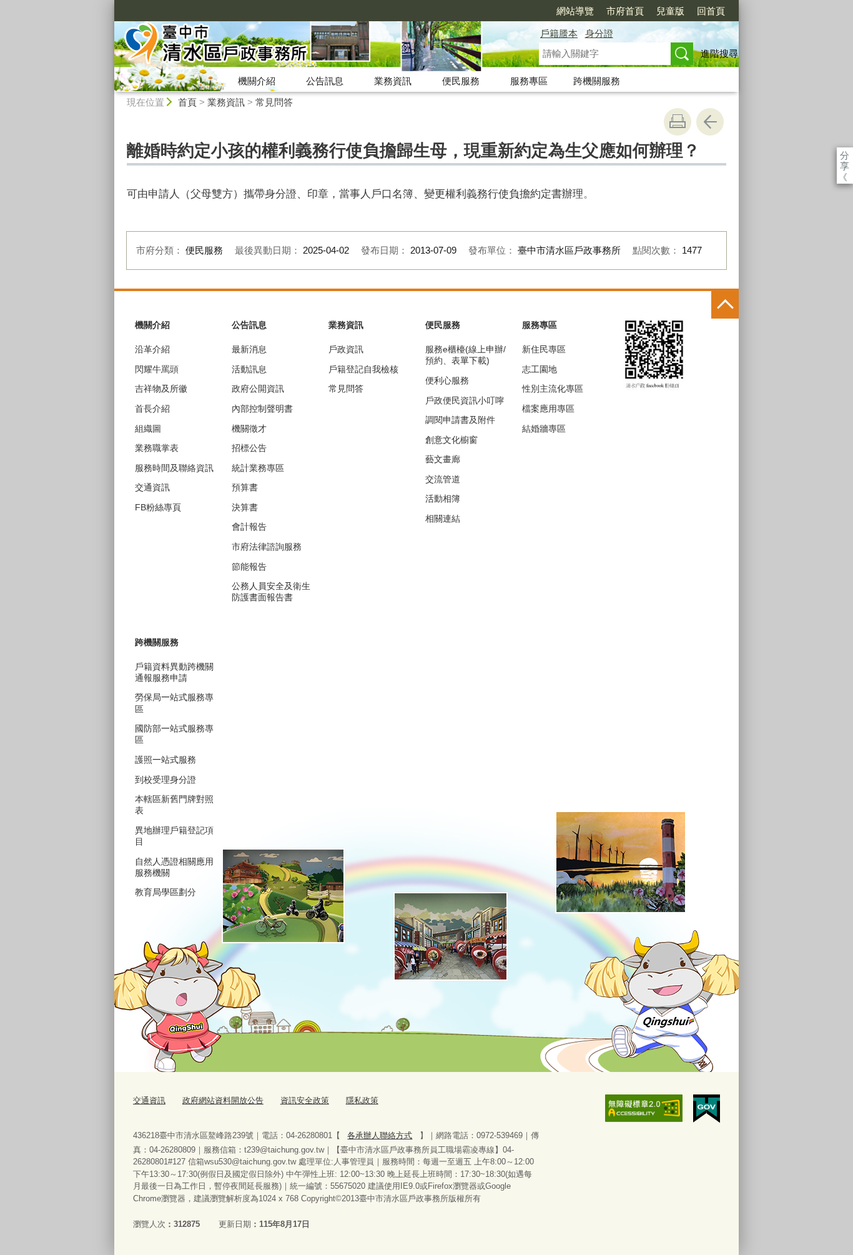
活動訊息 (249, 369)
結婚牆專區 (544, 429)
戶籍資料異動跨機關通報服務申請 (174, 672)
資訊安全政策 (304, 1100)
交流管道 (442, 479)
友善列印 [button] (677, 122)
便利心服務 (447, 380)
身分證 (599, 33)
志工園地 (539, 369)
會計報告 (249, 527)
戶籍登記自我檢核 (363, 369)
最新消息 (249, 349)
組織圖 (148, 429)
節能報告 (249, 567)
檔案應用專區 (548, 409)
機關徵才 (249, 429)
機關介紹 (256, 81)
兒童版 (670, 11)
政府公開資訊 (258, 389)
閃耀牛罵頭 (157, 369)
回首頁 (711, 11)
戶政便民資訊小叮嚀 (464, 400)
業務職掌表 (157, 448)
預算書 (245, 487)
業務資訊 (393, 81)
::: (108, 5)
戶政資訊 (345, 349)
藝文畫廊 (442, 459)
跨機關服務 (596, 81)
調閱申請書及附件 (460, 420)
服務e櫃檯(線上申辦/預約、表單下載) (465, 354)
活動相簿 (442, 498)
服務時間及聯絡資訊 (174, 468)
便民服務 (461, 81)
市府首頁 (625, 11)
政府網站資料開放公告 (223, 1100)
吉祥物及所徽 (161, 389)
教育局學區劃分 (165, 892)
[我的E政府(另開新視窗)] (706, 1108)
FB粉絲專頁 (158, 507)
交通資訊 (152, 487)
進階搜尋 (719, 53)
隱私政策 (362, 1100)
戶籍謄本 (559, 33)
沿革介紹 (152, 349)
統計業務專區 (258, 468)
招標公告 (249, 448)
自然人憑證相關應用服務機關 (174, 867)
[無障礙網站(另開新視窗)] (644, 1108)
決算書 (245, 507)
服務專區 (529, 81)
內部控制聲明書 (262, 409)
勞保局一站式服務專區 (174, 702)
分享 (844, 155)
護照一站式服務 (165, 760)
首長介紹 (152, 409)
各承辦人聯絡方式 (379, 1135)
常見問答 (274, 102)
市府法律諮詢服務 (267, 547)
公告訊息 (324, 81)
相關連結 (442, 518)
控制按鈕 (725, 305)
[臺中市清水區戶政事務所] (311, 46)
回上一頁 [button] (710, 122)
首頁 (187, 102)
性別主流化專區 (552, 389)
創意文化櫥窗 (451, 440)
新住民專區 (544, 349)
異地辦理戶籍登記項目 (174, 835)
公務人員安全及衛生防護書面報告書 (271, 591)
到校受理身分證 (165, 780)
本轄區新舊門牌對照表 (174, 804)
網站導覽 (575, 11)
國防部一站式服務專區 (174, 734)
